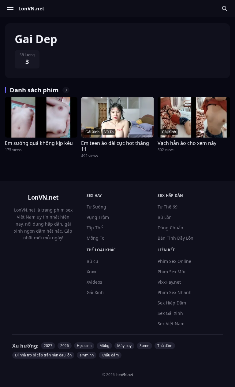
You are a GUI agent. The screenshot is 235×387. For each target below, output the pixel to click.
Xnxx (91, 272)
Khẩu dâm (110, 355)
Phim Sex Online (174, 261)
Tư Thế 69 (167, 207)
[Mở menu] (10, 8)
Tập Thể (95, 227)
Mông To (95, 238)
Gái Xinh (95, 292)
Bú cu (92, 261)
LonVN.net (124, 374)
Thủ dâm (164, 345)
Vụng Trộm (98, 217)
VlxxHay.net (169, 282)
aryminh (87, 355)
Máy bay (124, 345)
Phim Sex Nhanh (175, 292)
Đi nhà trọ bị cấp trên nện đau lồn (43, 355)
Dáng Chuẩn (170, 227)
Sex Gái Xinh (170, 313)
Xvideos (94, 282)
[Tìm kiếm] (224, 8)
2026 (64, 345)
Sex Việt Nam (171, 323)
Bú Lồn (165, 217)
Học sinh (84, 345)
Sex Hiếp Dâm (172, 303)
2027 (48, 345)
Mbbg (104, 345)
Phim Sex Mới (171, 272)
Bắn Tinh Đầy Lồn (175, 238)
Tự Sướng (96, 207)
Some (144, 345)
